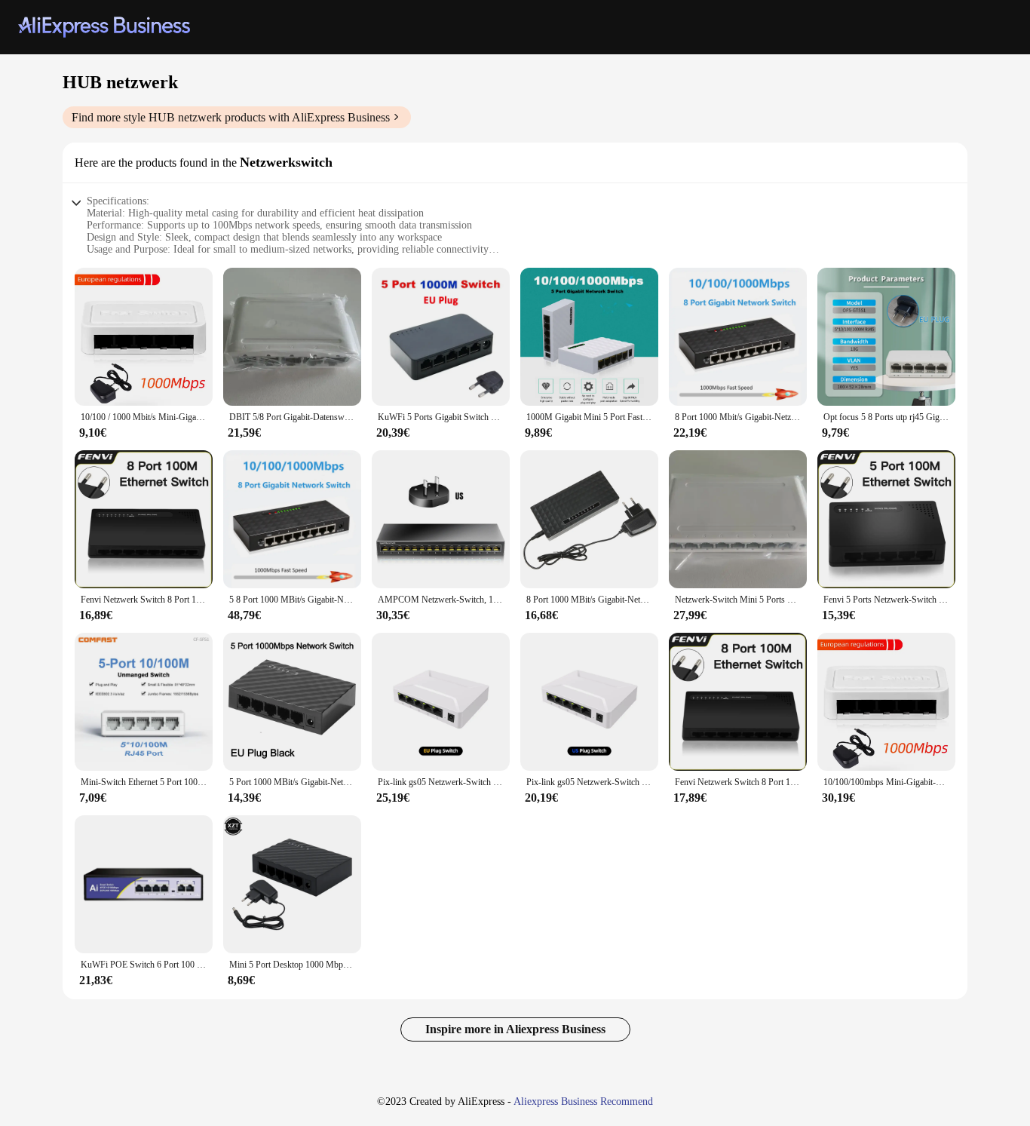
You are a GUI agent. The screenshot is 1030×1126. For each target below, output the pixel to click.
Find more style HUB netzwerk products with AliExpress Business (231, 117)
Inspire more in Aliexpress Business (515, 1029)
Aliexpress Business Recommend (583, 1101)
